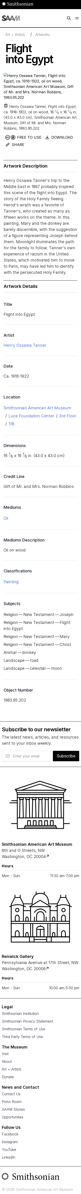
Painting (11, 581)
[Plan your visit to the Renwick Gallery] (40, 917)
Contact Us (11, 1094)
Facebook (10, 1134)
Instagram (10, 1142)
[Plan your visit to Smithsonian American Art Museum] (48, 856)
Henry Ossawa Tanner (25, 345)
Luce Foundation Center (31, 415)
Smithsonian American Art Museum (37, 407)
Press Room (12, 1101)
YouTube (9, 1149)
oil (6, 518)
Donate (8, 1077)
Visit (5, 1053)
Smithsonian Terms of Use (23, 1029)
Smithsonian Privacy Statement (27, 1021)
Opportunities (12, 1117)
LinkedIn (8, 1157)
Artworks (42, 34)
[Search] (69, 18)
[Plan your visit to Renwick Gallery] (48, 968)
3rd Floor (67, 415)
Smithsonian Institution (20, 1013)
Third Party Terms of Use (22, 1036)
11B (11, 423)
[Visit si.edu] (40, 1177)
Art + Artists (15, 34)
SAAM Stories (13, 1109)
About (7, 1061)
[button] (6, 105)
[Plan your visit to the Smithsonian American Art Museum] (40, 805)
